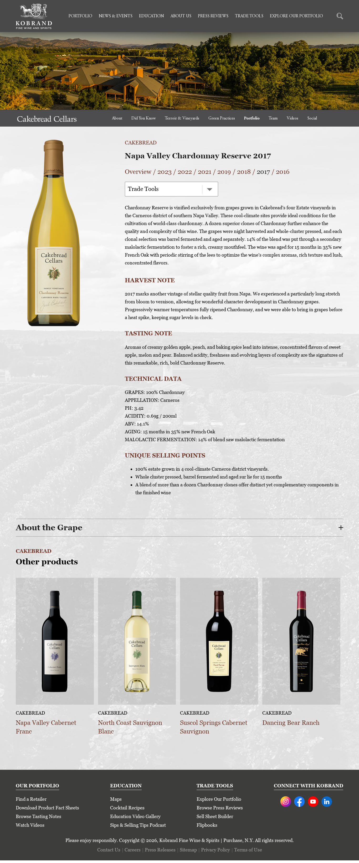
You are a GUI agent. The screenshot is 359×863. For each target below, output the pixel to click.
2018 (244, 171)
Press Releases (160, 849)
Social (312, 118)
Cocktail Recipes (127, 807)
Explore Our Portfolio (296, 16)
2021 (204, 171)
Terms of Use (248, 849)
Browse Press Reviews (220, 807)
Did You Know (143, 118)
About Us (181, 16)
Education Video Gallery (135, 816)
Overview (138, 171)
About (117, 118)
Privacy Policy (215, 849)
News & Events (115, 16)
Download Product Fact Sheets (47, 807)
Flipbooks (207, 825)
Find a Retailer (31, 799)
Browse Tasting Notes (38, 816)
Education (151, 16)
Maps (116, 799)
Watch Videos (30, 825)
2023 (164, 171)
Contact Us (108, 849)
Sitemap (188, 849)
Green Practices (221, 118)
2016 (283, 171)
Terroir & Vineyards (182, 118)
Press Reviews (213, 16)
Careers (133, 849)
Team (273, 118)
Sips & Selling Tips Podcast (138, 825)
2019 (224, 171)
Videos (292, 118)
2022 (185, 171)
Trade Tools (249, 16)
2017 (263, 171)
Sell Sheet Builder (215, 816)
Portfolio (80, 16)
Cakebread (141, 142)
